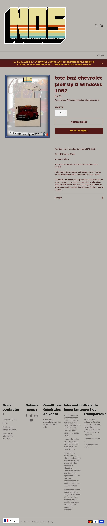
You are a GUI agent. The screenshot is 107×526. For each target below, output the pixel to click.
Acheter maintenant (79, 131)
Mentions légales (9, 420)
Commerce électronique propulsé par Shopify (38, 522)
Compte (100, 55)
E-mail (5, 423)
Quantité (59, 107)
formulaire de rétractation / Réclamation (8, 436)
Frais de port (71, 100)
